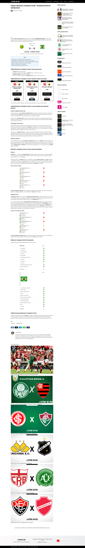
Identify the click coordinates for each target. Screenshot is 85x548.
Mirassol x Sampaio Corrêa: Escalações (18, 64)
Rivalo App (63, 133)
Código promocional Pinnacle (66, 67)
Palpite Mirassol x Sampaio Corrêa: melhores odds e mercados (22, 60)
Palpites (65, 1)
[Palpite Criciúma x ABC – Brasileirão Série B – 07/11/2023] (32, 448)
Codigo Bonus (56, 1)
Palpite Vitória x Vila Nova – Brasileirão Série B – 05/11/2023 (22, 522)
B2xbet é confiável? (65, 89)
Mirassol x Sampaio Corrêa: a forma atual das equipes (21, 62)
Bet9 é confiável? (65, 98)
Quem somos (35, 539)
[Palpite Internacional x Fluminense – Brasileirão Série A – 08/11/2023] (32, 419)
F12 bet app (64, 116)
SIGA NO (39, 542)
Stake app (63, 129)
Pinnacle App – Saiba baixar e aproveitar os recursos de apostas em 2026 (67, 125)
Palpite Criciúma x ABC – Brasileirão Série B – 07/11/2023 (21, 463)
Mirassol (13, 323)
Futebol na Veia (17, 527)
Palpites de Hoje (23, 527)
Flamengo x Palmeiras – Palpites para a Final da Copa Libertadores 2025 (24, 374)
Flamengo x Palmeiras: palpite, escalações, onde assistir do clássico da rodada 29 (26, 404)
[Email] (28, 327)
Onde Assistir (70, 1)
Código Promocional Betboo (66, 71)
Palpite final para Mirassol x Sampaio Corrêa (19, 65)
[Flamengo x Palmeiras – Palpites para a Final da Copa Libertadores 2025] (32, 360)
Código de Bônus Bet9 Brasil (66, 80)
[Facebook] (12, 327)
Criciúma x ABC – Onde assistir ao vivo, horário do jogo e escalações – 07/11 (67, 36)
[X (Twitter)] (16, 327)
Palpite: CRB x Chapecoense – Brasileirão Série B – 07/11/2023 (22, 492)
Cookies (47, 539)
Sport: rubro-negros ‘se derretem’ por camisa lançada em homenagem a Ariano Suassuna (67, 14)
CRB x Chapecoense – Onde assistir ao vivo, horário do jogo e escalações (67, 40)
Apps (61, 1)
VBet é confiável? (65, 107)
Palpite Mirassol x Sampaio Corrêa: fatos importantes (21, 59)
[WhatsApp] (24, 327)
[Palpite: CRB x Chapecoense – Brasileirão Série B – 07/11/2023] (32, 478)
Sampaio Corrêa (19, 323)
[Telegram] (20, 327)
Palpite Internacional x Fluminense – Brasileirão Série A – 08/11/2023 (23, 433)
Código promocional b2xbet (66, 62)
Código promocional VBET (66, 102)
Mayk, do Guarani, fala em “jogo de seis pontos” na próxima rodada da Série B (67, 23)
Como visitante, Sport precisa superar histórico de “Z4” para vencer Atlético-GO (67, 18)
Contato (39, 539)
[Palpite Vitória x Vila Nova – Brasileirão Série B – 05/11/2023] (32, 508)
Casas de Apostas (49, 1)
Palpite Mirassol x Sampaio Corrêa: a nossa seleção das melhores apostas (24, 61)
